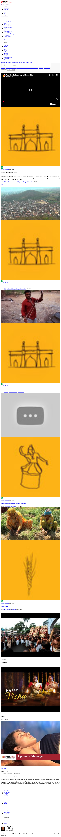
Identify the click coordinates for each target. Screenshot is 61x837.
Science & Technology (9, 33)
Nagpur (25, 182)
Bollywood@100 (8, 57)
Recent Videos (4, 62)
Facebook (6, 822)
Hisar (10, 609)
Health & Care (7, 35)
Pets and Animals (8, 27)
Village (6, 182)
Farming (10, 182)
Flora (5, 28)
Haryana (14, 609)
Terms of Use (7, 812)
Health (5, 50)
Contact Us (6, 814)
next (2, 184)
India (5, 800)
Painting (5, 804)
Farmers (15, 182)
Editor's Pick (11, 62)
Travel (5, 55)
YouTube (6, 820)
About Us (24, 62)
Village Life (20, 182)
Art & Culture (7, 32)
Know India (17, 62)
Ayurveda (6, 45)
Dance (5, 47)
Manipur (14, 506)
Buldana (15, 392)
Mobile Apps (7, 792)
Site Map (6, 795)
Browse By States (5, 4)
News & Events (7, 25)
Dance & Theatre (8, 31)
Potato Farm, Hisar (4, 606)
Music (5, 23)
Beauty (5, 46)
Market (10, 506)
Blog (21, 62)
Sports (5, 29)
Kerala (5, 6)
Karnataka (6, 9)
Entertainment (7, 24)
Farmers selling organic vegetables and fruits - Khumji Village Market (13, 503)
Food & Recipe (7, 36)
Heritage (6, 51)
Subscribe (6, 793)
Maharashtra (30, 182)
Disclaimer (6, 813)
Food (5, 49)
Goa (5, 10)
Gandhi (5, 802)
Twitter (5, 823)
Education (6, 37)
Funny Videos (7, 58)
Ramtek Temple (12, 289)
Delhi (5, 12)
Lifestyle (6, 53)
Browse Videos (4, 16)
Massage (6, 54)
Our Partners (30, 62)
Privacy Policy (7, 810)
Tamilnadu (6, 8)
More (5, 13)
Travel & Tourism (8, 21)
